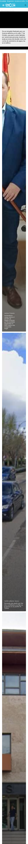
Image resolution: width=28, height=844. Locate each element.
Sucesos (17, 601)
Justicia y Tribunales (9, 313)
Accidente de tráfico (20, 1)
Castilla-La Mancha (9, 601)
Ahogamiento (10, 1)
